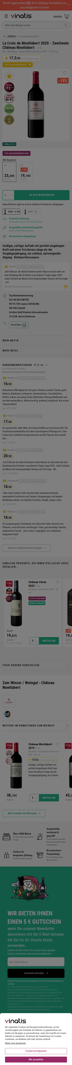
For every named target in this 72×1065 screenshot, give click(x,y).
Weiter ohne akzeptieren (15, 1043)
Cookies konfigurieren (36, 1050)
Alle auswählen (36, 1059)
